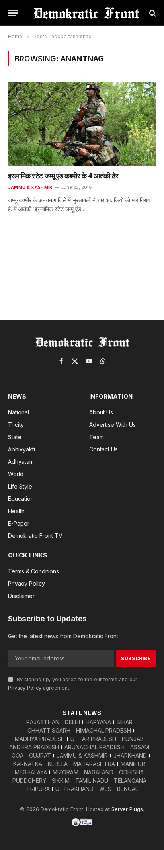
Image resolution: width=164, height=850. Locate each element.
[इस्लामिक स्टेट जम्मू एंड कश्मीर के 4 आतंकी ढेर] (82, 124)
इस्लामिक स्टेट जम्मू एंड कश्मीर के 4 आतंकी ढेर (63, 175)
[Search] (152, 13)
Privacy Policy (24, 688)
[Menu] (13, 13)
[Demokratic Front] (86, 13)
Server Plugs (127, 809)
